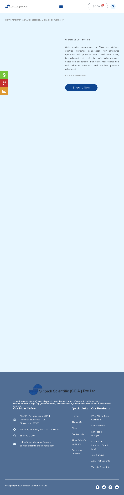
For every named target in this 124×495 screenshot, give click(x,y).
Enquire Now (81, 87)
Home (8, 20)
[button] (61, 6)
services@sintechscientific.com (37, 445)
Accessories (33, 20)
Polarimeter (19, 20)
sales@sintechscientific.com (35, 442)
